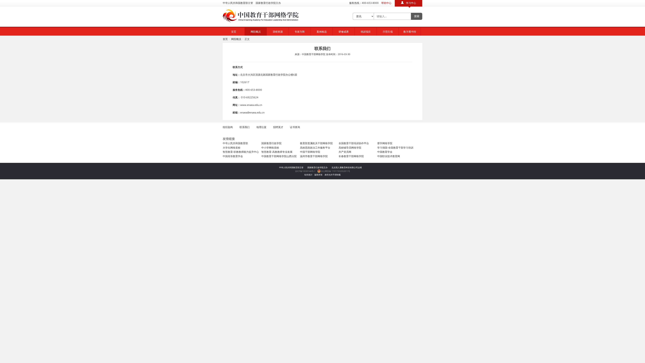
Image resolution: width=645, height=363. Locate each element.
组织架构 (228, 127)
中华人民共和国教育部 (235, 143)
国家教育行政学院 (271, 143)
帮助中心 (386, 3)
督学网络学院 (384, 143)
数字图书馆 (409, 31)
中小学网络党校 (270, 147)
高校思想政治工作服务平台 (315, 147)
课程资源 (278, 31)
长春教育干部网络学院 (351, 156)
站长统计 (308, 174)
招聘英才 (278, 127)
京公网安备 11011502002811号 (335, 171)
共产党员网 (345, 151)
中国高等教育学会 (233, 156)
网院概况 (256, 31)
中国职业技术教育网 (388, 156)
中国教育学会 (384, 151)
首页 (233, 31)
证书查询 (295, 127)
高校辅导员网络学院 (350, 147)
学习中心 (411, 3)
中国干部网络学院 (310, 151)
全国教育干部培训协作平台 (354, 143)
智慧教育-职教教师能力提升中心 (241, 151)
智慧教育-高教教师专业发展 (276, 151)
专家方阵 (300, 31)
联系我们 (245, 127)
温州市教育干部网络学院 (314, 156)
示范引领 (388, 31)
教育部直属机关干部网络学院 (316, 143)
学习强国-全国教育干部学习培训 (395, 147)
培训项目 (366, 31)
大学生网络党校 (231, 147)
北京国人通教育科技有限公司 (345, 167)
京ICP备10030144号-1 (305, 171)
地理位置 (261, 127)
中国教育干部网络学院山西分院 (279, 156)
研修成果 (344, 31)
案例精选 (322, 31)
